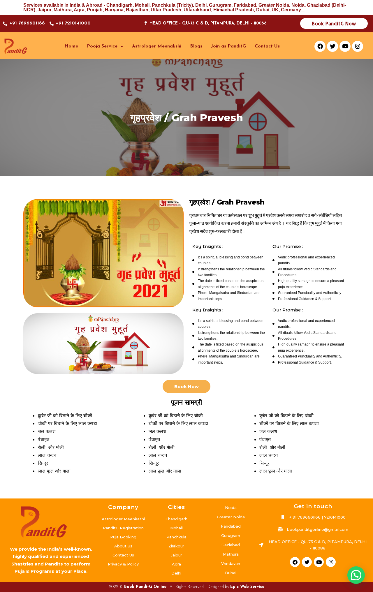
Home (71, 46)
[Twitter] (332, 46)
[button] (356, 575)
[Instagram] (357, 46)
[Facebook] (320, 46)
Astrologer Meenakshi (156, 46)
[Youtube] (345, 46)
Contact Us (267, 46)
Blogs (196, 46)
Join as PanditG (228, 46)
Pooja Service (102, 46)
